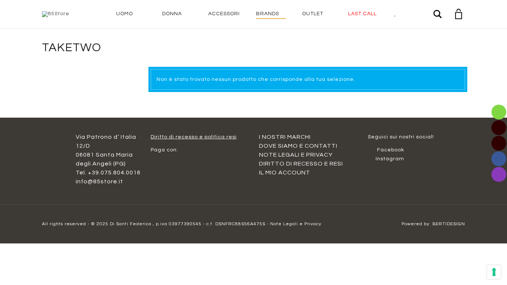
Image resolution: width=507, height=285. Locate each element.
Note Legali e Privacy (296, 155)
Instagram (389, 158)
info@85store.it (99, 181)
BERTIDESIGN (448, 224)
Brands (267, 13)
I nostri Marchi (285, 137)
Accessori (224, 13)
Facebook (389, 150)
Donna (172, 13)
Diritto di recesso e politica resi (194, 137)
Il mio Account (284, 173)
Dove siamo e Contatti (298, 146)
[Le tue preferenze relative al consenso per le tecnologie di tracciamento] (494, 272)
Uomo (124, 13)
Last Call (362, 13)
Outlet (312, 13)
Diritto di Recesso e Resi (301, 164)
